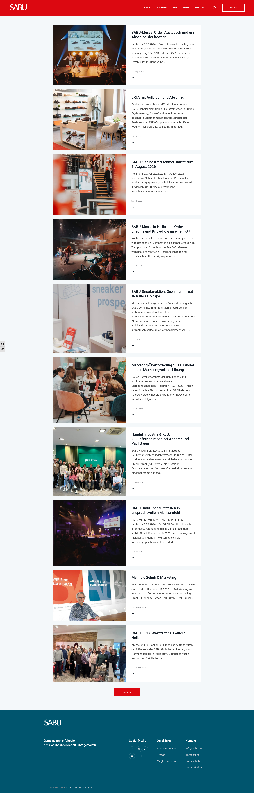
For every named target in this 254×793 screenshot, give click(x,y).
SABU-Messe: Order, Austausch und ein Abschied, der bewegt (162, 34)
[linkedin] (145, 749)
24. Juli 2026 (136, 136)
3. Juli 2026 (136, 339)
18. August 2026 (138, 71)
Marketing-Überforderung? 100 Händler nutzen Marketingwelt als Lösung (162, 367)
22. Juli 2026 (136, 201)
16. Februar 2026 (138, 607)
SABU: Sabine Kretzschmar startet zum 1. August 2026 (162, 164)
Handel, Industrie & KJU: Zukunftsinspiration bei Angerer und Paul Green (160, 439)
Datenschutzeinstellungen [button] (79, 787)
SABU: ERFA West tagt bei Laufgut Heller (158, 635)
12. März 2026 (137, 482)
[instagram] (139, 749)
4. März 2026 (136, 552)
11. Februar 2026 (138, 668)
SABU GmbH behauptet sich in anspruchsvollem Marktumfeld (155, 510)
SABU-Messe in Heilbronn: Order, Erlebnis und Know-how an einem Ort (160, 229)
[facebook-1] (132, 749)
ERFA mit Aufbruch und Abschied (157, 97)
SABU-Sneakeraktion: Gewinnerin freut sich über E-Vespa (162, 293)
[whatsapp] (139, 756)
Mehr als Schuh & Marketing (153, 577)
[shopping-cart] (132, 756)
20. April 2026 (137, 409)
